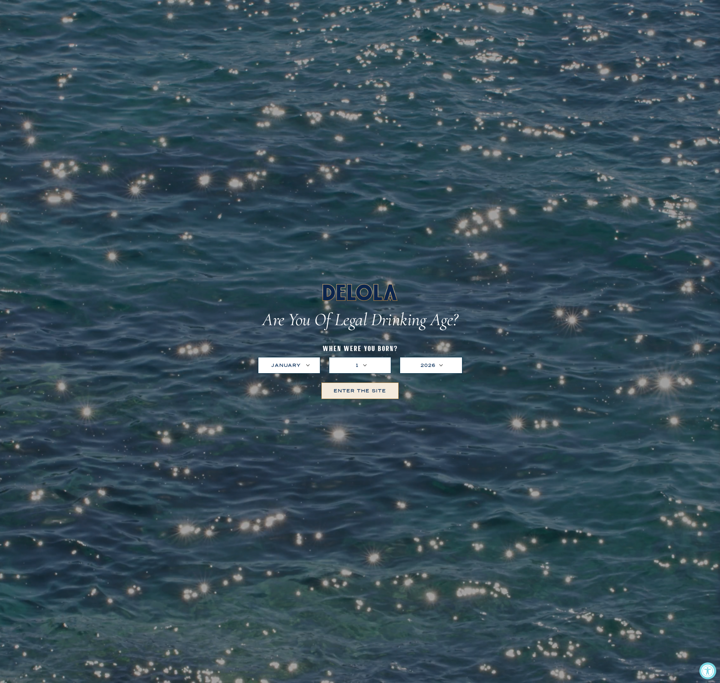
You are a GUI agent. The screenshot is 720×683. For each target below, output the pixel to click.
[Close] (454, 265)
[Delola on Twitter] (365, 412)
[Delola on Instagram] (355, 412)
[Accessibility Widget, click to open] (707, 670)
